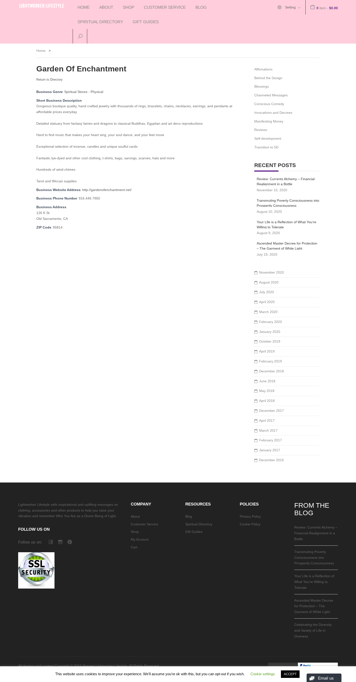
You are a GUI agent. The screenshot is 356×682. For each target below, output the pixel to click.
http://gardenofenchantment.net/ (107, 190)
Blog (201, 7)
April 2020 (267, 302)
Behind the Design (268, 78)
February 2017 (270, 440)
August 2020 (269, 282)
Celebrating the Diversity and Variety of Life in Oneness (313, 630)
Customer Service (165, 7)
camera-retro (60, 542)
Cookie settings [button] (262, 674)
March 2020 (268, 312)
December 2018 (271, 371)
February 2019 (270, 361)
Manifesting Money (268, 121)
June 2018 (267, 381)
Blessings (261, 86)
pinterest (70, 542)
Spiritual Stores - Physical (83, 92)
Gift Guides (146, 21)
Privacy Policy (250, 516)
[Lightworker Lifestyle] (41, 4)
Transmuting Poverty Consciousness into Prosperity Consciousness (288, 203)
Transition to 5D (266, 147)
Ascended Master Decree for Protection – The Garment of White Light (287, 245)
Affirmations (263, 69)
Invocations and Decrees (273, 113)
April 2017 (267, 420)
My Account (139, 539)
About (106, 7)
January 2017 (269, 450)
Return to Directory (49, 79)
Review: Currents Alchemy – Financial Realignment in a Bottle (286, 181)
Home (83, 7)
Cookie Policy (250, 524)
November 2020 (271, 272)
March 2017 (268, 430)
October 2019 (269, 341)
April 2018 (267, 401)
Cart (134, 547)
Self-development (267, 138)
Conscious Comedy (269, 104)
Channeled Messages (271, 95)
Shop (128, 7)
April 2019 (267, 351)
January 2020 (269, 332)
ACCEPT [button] (290, 674)
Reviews (260, 130)
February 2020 (270, 322)
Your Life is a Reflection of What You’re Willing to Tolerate (286, 224)
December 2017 (271, 411)
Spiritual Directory (100, 21)
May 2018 (266, 391)
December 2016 (271, 460)
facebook (51, 542)
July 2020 (266, 292)
